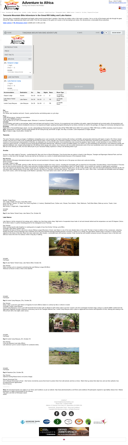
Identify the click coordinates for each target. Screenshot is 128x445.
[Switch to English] (64, 439)
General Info (51, 407)
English (123, 7)
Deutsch (123, 8)
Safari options (7, 23)
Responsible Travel (61, 407)
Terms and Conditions (74, 407)
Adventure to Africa (37, 3)
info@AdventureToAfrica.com (117, 2)
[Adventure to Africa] (64, 5)
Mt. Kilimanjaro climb (20, 23)
